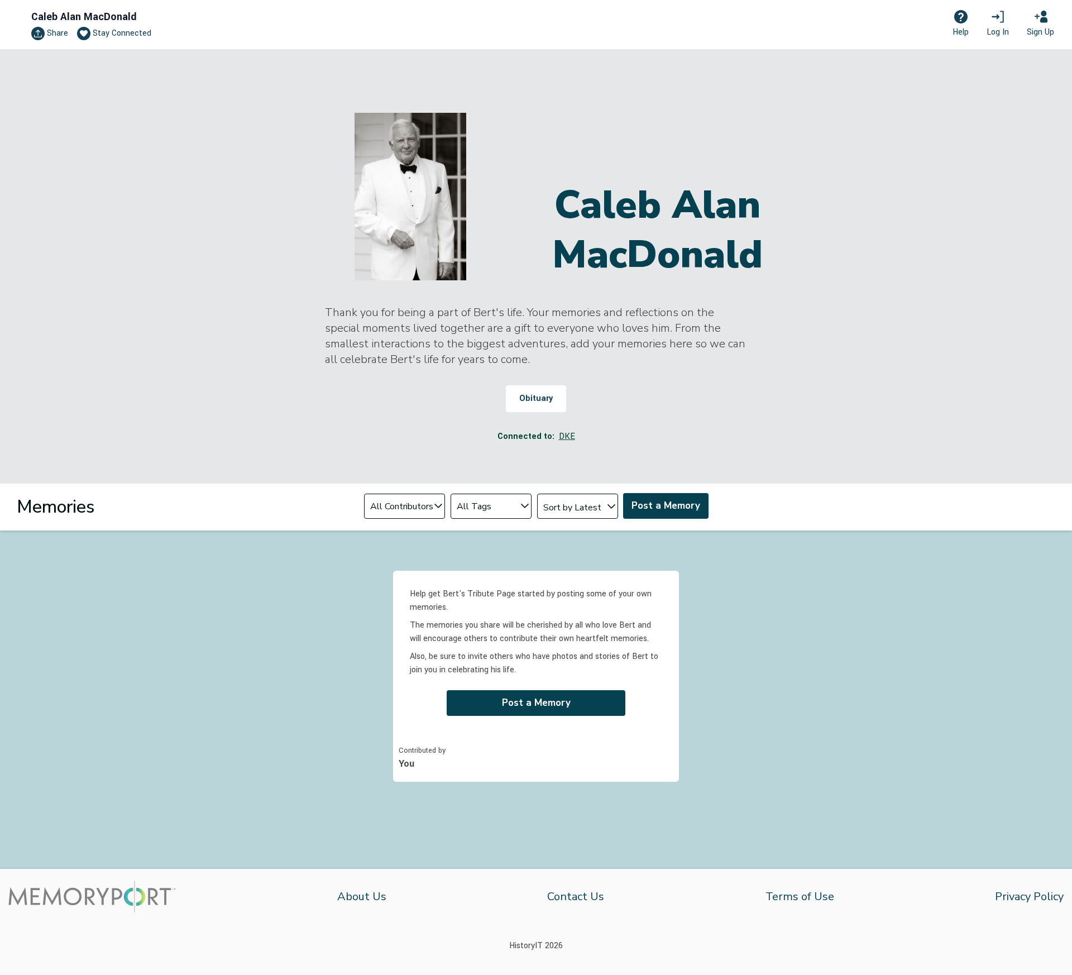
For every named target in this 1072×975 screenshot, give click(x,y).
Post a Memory (665, 505)
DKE (567, 436)
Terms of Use (799, 896)
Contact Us (575, 896)
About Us (361, 896)
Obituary (536, 398)
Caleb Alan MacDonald (84, 16)
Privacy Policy (1029, 896)
